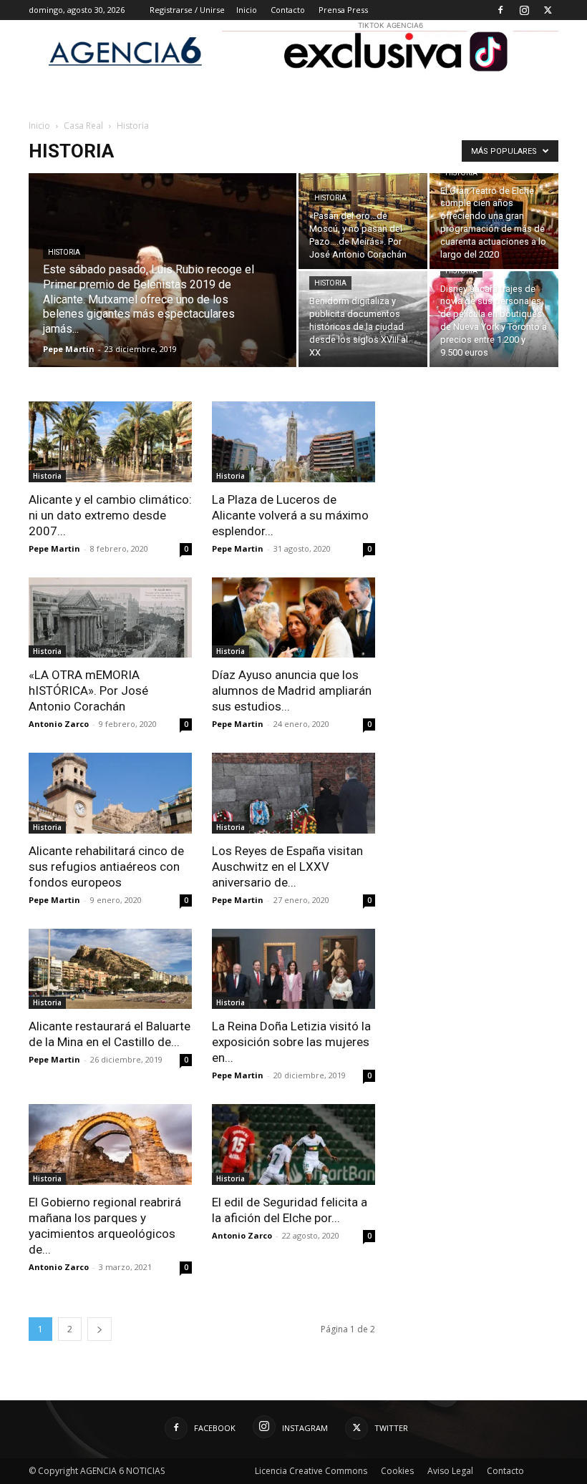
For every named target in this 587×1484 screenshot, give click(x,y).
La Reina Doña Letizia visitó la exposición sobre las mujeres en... (291, 1042)
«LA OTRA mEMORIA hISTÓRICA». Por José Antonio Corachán (88, 690)
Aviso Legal (450, 1471)
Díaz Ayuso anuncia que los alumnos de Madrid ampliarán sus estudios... (292, 690)
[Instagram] (524, 10)
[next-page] (99, 1329)
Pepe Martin (68, 348)
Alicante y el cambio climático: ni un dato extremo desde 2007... (110, 515)
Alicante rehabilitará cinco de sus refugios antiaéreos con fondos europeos (106, 866)
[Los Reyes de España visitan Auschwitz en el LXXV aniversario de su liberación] (293, 793)
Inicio (246, 9)
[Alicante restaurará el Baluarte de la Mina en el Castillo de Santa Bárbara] (110, 969)
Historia (64, 252)
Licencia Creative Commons (311, 1471)
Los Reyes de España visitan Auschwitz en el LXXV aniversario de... (287, 866)
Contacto (288, 9)
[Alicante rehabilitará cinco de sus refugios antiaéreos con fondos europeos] (110, 793)
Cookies (397, 1471)
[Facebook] (500, 10)
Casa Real (83, 125)
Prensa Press (343, 9)
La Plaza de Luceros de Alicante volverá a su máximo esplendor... (290, 515)
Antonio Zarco (59, 723)
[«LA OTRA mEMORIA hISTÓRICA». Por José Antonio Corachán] (110, 617)
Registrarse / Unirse (187, 9)
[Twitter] (547, 10)
